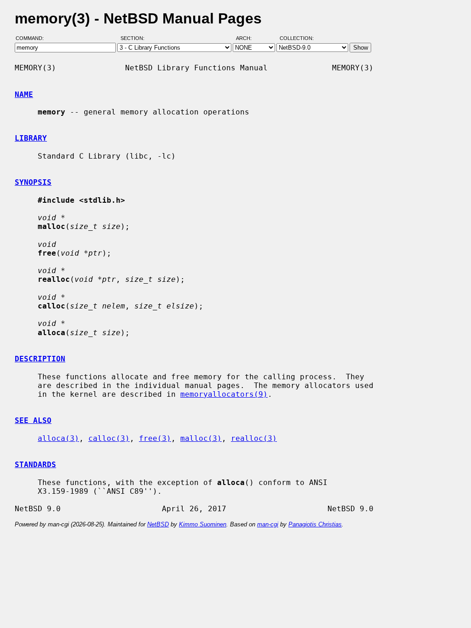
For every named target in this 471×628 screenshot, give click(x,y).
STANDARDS (35, 464)
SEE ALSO (33, 420)
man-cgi (267, 524)
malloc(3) (201, 438)
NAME (24, 94)
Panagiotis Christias (315, 524)
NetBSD (158, 524)
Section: (135, 38)
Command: (32, 38)
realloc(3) (254, 438)
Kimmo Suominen (202, 524)
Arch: (248, 38)
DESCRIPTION (40, 358)
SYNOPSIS (33, 182)
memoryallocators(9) (224, 394)
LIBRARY (31, 138)
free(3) (155, 438)
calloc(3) (109, 438)
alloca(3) (58, 438)
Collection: (297, 38)
